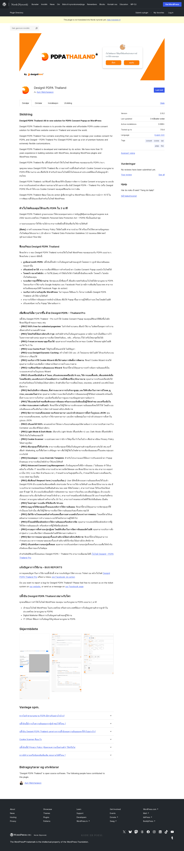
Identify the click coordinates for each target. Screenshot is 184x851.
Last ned (159, 90)
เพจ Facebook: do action (63, 577)
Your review (126, 174)
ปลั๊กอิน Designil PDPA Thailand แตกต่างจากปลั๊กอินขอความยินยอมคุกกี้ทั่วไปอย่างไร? (57, 731)
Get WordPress (172, 4)
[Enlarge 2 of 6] (46, 657)
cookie (156, 141)
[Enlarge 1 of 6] (46, 636)
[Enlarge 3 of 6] (46, 678)
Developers (81, 817)
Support (80, 813)
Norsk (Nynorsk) (40, 835)
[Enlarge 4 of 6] (78, 636)
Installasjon (53, 103)
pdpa (157, 146)
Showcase (47, 809)
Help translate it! (114, 20)
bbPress (147, 817)
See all (162, 174)
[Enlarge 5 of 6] (78, 663)
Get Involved (115, 809)
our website (35, 586)
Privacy (13, 821)
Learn (79, 809)
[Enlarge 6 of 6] (110, 636)
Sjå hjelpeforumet (129, 196)
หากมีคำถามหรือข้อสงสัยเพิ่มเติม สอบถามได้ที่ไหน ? (42, 755)
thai (162, 146)
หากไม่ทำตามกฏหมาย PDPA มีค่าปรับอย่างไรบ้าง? (42, 716)
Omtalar (38, 103)
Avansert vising (128, 153)
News (12, 813)
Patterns (46, 821)
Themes (46, 813)
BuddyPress (149, 821)
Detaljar (25, 103)
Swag (113, 821)
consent (149, 141)
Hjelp (162, 103)
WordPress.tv (83, 821)
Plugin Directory (16, 13)
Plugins (46, 817)
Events (113, 813)
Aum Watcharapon (45, 92)
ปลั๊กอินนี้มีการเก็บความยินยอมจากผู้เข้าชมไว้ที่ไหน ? (42, 723)
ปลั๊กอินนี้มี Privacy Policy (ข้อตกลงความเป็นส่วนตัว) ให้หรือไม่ (47, 747)
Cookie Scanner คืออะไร (30, 739)
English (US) (160, 135)
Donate (114, 817)
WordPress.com (150, 809)
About (12, 809)
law (162, 141)
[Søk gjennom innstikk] (36, 28)
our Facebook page (74, 586)
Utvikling (68, 103)
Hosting (13, 817)
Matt (146, 813)
